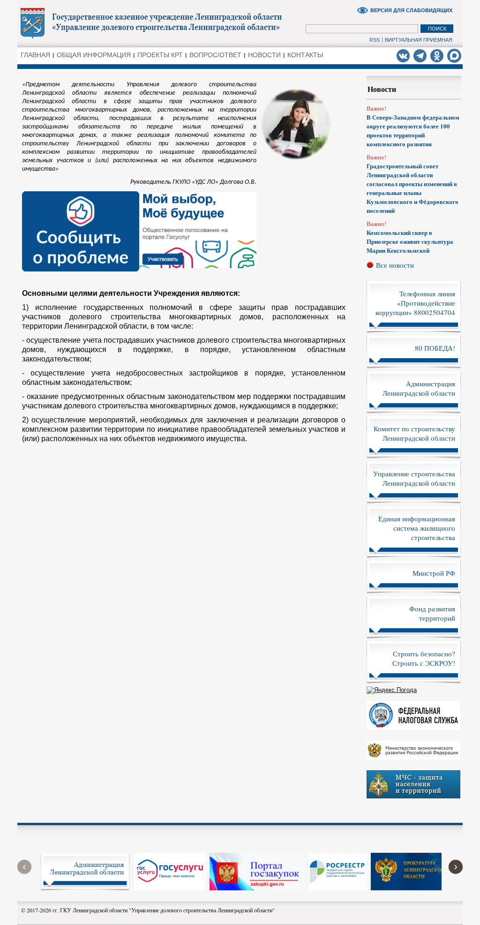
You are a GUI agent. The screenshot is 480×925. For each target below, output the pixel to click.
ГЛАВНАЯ (35, 55)
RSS (374, 40)
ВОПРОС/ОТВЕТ (215, 55)
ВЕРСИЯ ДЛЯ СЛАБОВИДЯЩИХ (411, 10)
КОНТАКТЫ (305, 55)
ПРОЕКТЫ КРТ (160, 55)
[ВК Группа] (403, 55)
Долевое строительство (158, 23)
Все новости (395, 265)
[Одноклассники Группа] (436, 55)
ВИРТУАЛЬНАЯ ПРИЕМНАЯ (418, 40)
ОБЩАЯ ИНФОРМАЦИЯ (94, 55)
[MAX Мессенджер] (454, 56)
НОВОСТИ (264, 55)
